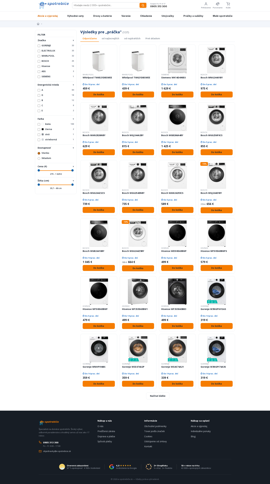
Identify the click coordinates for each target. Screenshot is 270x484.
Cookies (148, 436)
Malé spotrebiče (222, 15)
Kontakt (148, 446)
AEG (58, 71)
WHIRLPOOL (58, 55)
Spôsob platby (105, 441)
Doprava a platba (106, 436)
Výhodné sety (75, 15)
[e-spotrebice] (53, 5)
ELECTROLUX (58, 50)
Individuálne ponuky (201, 431)
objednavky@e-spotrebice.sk (57, 451)
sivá (59, 134)
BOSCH (58, 61)
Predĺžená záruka (106, 431)
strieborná (59, 139)
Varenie (126, 15)
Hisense (58, 66)
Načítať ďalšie (157, 395)
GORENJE (58, 45)
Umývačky (168, 15)
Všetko (45, 153)
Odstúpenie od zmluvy (155, 441)
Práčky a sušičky (193, 15)
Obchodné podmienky (155, 426)
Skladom (46, 158)
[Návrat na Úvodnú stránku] (38, 24)
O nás (100, 426)
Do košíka (98, 94)
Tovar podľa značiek (154, 431)
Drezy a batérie (102, 15)
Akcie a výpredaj (48, 15)
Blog (193, 436)
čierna (59, 129)
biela (59, 124)
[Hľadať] (143, 5)
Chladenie (146, 15)
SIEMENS (58, 76)
